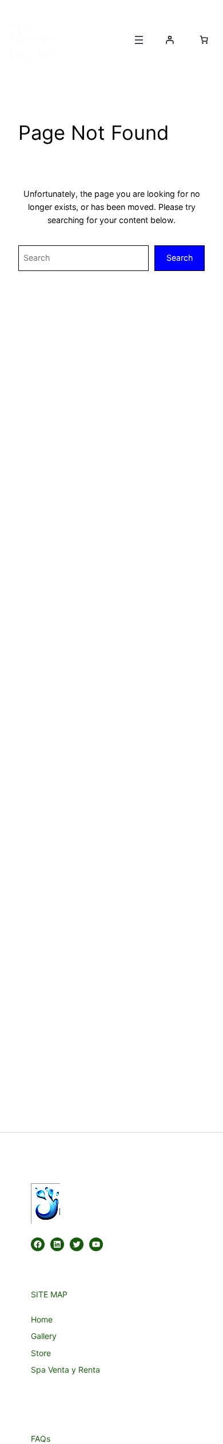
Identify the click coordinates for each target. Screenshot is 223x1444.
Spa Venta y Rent (63, 1369)
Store (41, 1353)
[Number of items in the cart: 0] (204, 40)
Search (179, 257)
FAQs (40, 1438)
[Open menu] (139, 40)
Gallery (44, 1336)
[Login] (170, 40)
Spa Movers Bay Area (35, 40)
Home (42, 1319)
